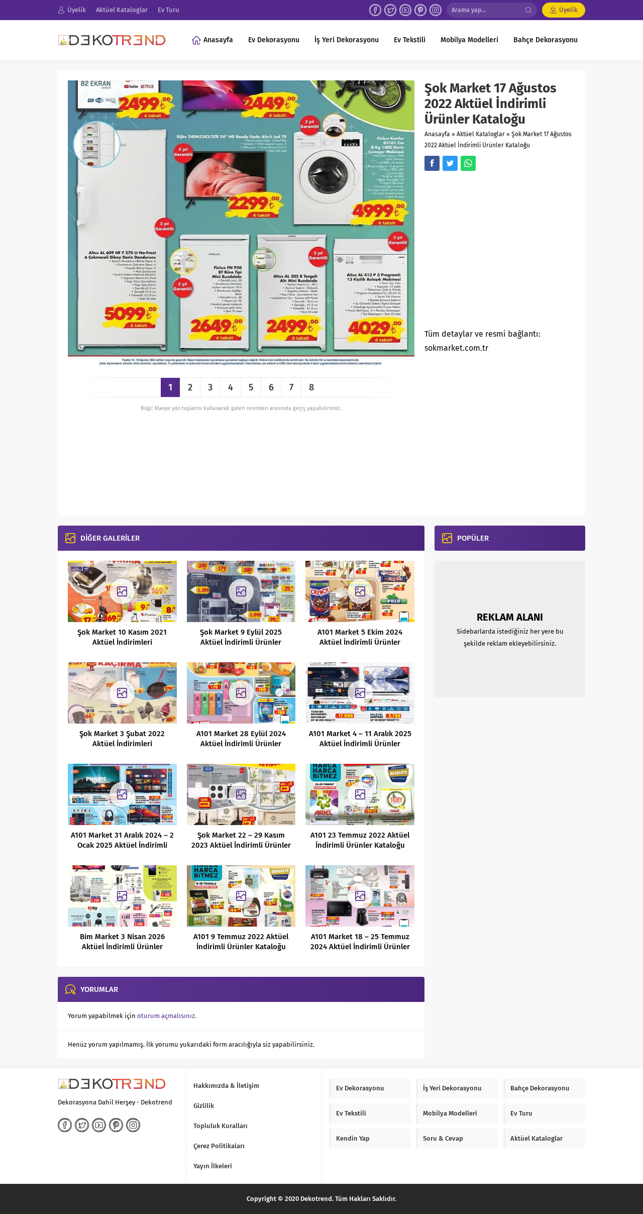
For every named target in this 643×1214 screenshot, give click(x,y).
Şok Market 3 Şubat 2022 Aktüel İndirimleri (122, 738)
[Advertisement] (508, 252)
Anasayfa (437, 134)
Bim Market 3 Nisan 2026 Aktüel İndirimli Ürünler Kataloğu (122, 946)
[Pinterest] (420, 10)
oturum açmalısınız (166, 1016)
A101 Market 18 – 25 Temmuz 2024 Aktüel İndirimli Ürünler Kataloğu (360, 946)
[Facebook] (375, 10)
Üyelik (568, 10)
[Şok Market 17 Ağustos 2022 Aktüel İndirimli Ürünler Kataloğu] (241, 366)
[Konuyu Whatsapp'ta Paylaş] (468, 163)
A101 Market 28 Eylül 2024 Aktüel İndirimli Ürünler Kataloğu (241, 743)
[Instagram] (436, 10)
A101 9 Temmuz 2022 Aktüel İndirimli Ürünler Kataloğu (240, 941)
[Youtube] (405, 10)
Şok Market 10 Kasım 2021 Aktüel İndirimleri (122, 637)
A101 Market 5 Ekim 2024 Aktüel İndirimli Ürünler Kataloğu (359, 642)
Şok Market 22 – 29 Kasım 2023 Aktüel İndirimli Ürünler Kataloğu (241, 845)
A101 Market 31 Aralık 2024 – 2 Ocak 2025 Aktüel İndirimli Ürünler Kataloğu (122, 845)
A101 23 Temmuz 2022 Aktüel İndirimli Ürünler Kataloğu (359, 840)
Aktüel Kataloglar (481, 134)
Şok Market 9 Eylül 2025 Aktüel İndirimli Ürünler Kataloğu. (241, 642)
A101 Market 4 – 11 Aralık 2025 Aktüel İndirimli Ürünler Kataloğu (360, 743)
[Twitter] (390, 10)
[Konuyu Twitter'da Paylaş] (450, 163)
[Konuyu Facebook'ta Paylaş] (432, 163)
